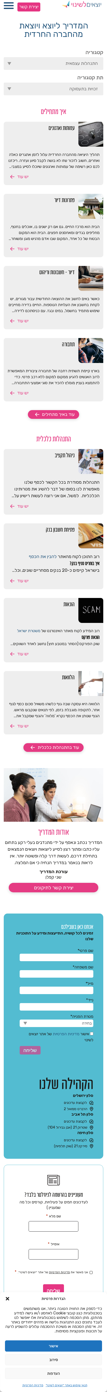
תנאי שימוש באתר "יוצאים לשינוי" (66, 1385)
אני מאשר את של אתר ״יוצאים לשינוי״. (51, 1272)
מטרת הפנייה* (81, 1016)
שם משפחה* (83, 967)
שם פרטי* (85, 950)
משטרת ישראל (28, 630)
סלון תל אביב (82, 1114)
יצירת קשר (29, 6)
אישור (53, 1346)
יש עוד (23, 176)
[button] (7, 1298)
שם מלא (53, 1216)
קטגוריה (94, 52)
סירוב (53, 1360)
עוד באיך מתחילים (58, 414)
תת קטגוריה (90, 77)
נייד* (89, 1000)
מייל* (89, 983)
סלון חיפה (85, 1132)
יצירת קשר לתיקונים (53, 888)
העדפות (53, 1373)
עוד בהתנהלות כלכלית (58, 747)
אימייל (53, 1244)
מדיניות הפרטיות (32, 1385)
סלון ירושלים (83, 1095)
